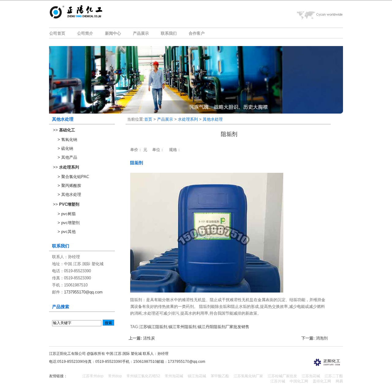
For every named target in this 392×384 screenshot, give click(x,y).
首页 (148, 119)
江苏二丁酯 (334, 376)
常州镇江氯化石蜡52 (143, 376)
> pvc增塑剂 (69, 222)
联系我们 (169, 33)
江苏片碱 (277, 381)
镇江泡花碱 (197, 376)
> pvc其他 (67, 231)
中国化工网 (299, 381)
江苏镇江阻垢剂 (153, 326)
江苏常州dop (93, 376)
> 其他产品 (67, 157)
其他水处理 (213, 119)
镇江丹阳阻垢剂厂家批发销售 (223, 326)
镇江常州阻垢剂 (182, 326)
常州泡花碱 (174, 376)
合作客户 (197, 33)
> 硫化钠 (65, 148)
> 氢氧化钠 (67, 139)
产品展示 (141, 33)
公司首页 (57, 33)
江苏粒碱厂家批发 (282, 376)
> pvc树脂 (67, 213)
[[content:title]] (88, 20)
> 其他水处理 (69, 194)
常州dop (115, 376)
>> (64, 130)
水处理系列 (188, 119)
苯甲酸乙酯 (220, 376)
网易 (339, 381)
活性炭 (149, 338)
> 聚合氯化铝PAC (73, 176)
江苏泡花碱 (311, 376)
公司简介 (85, 33)
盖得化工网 (322, 381)
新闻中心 (113, 33)
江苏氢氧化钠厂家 (248, 376)
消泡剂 (322, 338)
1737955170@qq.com (83, 292)
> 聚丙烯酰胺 (69, 185)
